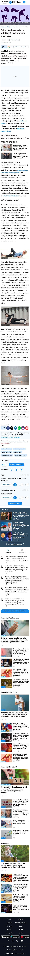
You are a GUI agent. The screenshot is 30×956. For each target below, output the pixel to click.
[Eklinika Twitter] (12, 941)
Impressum (13, 946)
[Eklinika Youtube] (21, 941)
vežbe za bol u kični (20, 455)
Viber (11, 437)
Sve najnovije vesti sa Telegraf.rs (15, 611)
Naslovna (3, 27)
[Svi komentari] (11, 469)
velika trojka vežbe (7, 455)
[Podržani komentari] (16, 469)
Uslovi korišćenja (5, 443)
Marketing (6, 946)
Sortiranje (4, 470)
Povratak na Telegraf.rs (5, 2)
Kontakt (21, 950)
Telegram (17, 437)
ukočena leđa (17, 452)
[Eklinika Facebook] (8, 941)
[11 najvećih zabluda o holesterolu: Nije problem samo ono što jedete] (6, 824)
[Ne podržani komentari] (21, 469)
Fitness (9, 27)
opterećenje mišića (19, 449)
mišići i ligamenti (6, 449)
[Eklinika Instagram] (17, 941)
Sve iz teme (15, 544)
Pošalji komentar (16, 464)
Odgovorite (6, 485)
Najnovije (10, 618)
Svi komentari (15, 503)
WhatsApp (4, 437)
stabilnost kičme (6, 452)
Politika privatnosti (12, 950)
